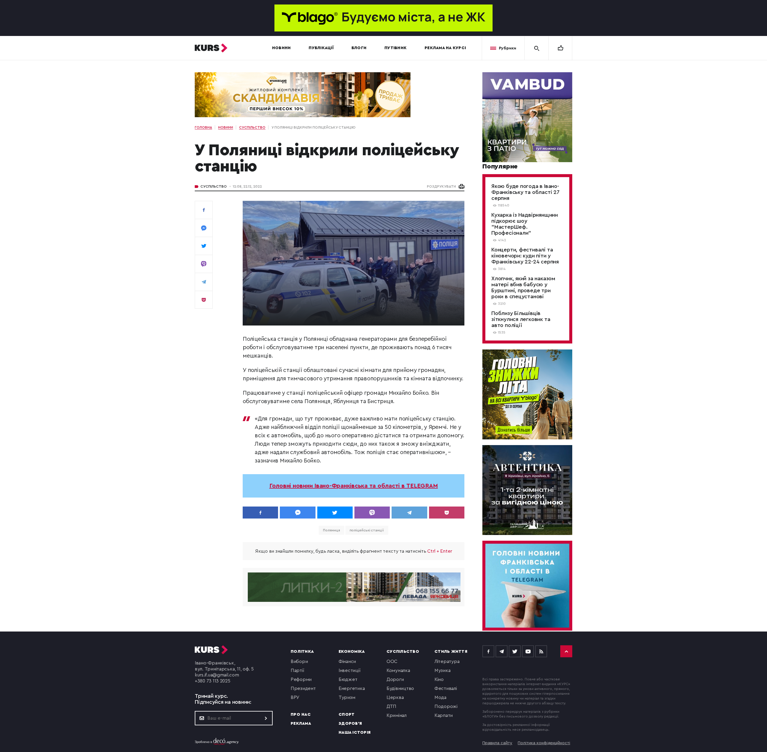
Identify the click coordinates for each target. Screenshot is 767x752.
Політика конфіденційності (544, 743)
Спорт (346, 714)
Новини (281, 48)
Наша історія (355, 732)
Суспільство (213, 186)
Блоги (358, 48)
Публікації (321, 48)
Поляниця (331, 530)
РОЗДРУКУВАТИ (441, 186)
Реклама (301, 723)
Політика (302, 651)
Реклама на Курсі (445, 48)
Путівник (395, 48)
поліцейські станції (367, 530)
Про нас (301, 714)
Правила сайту (497, 743)
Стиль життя (450, 651)
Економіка (352, 651)
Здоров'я (350, 723)
